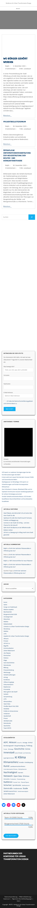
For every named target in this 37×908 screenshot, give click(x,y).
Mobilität (6, 709)
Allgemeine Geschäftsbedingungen (22, 899)
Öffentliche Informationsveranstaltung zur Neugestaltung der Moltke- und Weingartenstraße (17, 155)
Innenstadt (9, 752)
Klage (5, 660)
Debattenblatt (8, 624)
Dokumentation (8, 684)
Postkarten (13, 779)
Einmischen (7, 655)
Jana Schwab (19, 753)
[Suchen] (31, 217)
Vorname (6, 375)
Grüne (27, 749)
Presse (6, 718)
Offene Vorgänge (9, 682)
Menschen (7, 619)
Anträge (25, 742)
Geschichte (7, 726)
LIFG (5, 634)
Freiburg (29, 746)
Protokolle (7, 689)
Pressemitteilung (9, 670)
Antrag (6, 677)
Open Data (7, 704)
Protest (6, 641)
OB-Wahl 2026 (8, 721)
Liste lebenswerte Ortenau (11, 769)
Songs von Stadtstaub (10, 607)
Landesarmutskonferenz (17, 766)
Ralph (7, 66)
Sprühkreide (16, 785)
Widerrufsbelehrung (25, 897)
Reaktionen (7, 687)
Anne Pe (19, 742)
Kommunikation (9, 648)
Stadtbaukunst (26, 785)
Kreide (21, 762)
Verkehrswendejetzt (23, 791)
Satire (5, 605)
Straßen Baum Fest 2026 (11, 706)
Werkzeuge (7, 672)
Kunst (5, 602)
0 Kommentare (10, 69)
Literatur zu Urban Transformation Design (16, 626)
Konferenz (7, 680)
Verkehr (6, 694)
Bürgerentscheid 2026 (10, 614)
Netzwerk (8, 776)
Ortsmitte (7, 779)
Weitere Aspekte (9, 609)
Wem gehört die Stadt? (11, 692)
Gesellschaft (7, 716)
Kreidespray (29, 762)
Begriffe (6, 646)
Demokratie (7, 665)
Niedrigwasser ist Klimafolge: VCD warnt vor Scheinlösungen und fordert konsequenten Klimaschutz (15, 484)
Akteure (6, 638)
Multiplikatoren (22, 769)
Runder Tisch (16, 782)
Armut (30, 742)
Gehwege (10, 749)
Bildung (6, 667)
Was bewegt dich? (9, 366)
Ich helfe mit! (11, 836)
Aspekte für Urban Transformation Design (16, 636)
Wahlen (6, 622)
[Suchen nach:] (22, 8)
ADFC (6, 742)
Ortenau (26, 776)
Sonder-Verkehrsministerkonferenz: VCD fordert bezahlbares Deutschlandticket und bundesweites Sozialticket (17, 499)
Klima (22, 757)
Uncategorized (8, 617)
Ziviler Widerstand (9, 650)
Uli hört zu (7, 643)
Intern (18, 901)
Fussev (5, 749)
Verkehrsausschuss (10, 791)
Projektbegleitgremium (14, 122)
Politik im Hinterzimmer (11, 711)
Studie (25, 788)
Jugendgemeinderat (9, 758)
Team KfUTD (7, 728)
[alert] (18, 444)
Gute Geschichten (9, 663)
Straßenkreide (17, 788)
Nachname (7, 384)
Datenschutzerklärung (11, 897)
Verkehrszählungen (9, 675)
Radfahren (8, 782)
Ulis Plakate (7, 653)
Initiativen (7, 714)
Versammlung (8, 697)
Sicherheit (8, 785)
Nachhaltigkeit (10, 772)
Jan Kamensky (27, 753)
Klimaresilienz (8, 701)
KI (16, 757)
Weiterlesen (7, 116)
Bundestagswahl (9, 746)
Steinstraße (8, 788)
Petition (6, 658)
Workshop (7, 629)
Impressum (6, 899)
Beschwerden (8, 612)
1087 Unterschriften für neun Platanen (20, 561)
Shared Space (25, 782)
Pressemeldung (21, 779)
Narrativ (20, 772)
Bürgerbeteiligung (19, 746)
